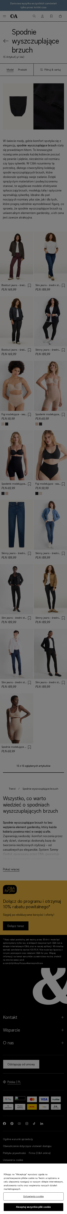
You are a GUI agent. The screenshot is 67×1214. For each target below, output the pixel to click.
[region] (33, 1189)
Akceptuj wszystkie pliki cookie (33, 1206)
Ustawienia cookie (33, 1196)
